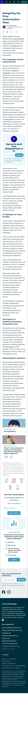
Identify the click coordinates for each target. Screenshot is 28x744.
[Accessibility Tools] (14, 2)
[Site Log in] (18, 2)
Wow (9, 487)
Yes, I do (11, 542)
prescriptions (9, 119)
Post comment (14, 513)
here (8, 475)
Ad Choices (16, 668)
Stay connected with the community (11, 575)
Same (17, 487)
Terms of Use (10, 161)
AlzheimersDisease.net (10, 636)
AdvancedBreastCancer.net (11, 628)
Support (14, 480)
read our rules (14, 498)
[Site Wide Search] (10, 2)
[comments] (11, 456)
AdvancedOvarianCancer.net (12, 630)
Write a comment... (10, 508)
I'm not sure (12, 555)
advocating (9, 347)
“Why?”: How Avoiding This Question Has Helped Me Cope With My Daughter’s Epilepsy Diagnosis (14, 450)
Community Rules (7, 668)
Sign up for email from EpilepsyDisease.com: (14, 147)
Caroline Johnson (12, 25)
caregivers (15, 46)
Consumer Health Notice (9, 663)
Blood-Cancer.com (8, 651)
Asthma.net (6, 638)
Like (5, 480)
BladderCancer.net (8, 649)
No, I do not (12, 545)
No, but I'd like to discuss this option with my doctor (14, 550)
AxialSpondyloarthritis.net (11, 646)
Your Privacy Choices (8, 665)
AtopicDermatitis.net (9, 641)
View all (5, 654)
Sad (20, 480)
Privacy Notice (18, 160)
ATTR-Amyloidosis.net (9, 643)
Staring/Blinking (9, 431)
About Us (4, 659)
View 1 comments (13, 503)
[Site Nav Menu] (6, 2)
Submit (14, 559)
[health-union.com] (9, 604)
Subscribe (24, 2)
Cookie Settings (20, 665)
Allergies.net (6, 633)
